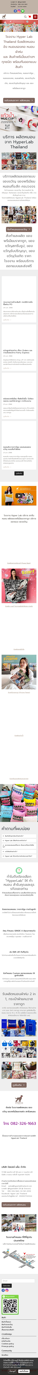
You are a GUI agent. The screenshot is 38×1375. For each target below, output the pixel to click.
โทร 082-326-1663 (19, 1123)
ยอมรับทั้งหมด (24, 1371)
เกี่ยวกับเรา (6, 1338)
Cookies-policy (8, 1343)
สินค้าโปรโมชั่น (7, 1327)
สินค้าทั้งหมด (6, 1322)
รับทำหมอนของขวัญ (17, 229)
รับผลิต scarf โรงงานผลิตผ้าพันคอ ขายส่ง (19, 606)
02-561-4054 (22, 7)
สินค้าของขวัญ (7, 1324)
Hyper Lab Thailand (18, 1193)
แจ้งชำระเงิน (6, 1341)
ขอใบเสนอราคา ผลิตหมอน (17, 100)
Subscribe (6, 1286)
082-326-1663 (22, 4)
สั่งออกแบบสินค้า (8, 1330)
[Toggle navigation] (35, 16)
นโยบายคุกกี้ (17, 1367)
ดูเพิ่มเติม (6, 320)
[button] (25, 17)
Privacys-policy (8, 1346)
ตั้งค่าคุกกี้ (13, 1371)
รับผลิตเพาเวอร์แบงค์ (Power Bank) (19, 563)
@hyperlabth (22, 2)
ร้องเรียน (5, 1355)
